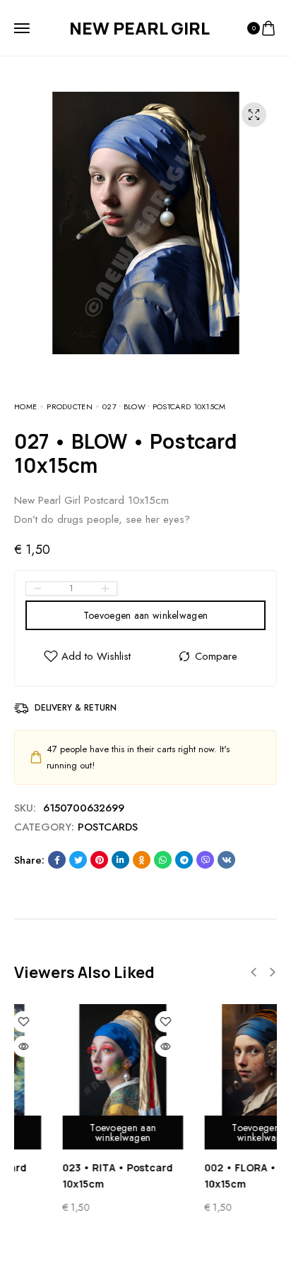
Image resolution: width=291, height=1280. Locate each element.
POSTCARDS (108, 827)
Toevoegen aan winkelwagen (145, 615)
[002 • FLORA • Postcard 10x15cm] (222, 1064)
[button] (253, 972)
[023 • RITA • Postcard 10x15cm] (80, 1064)
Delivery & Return (76, 707)
